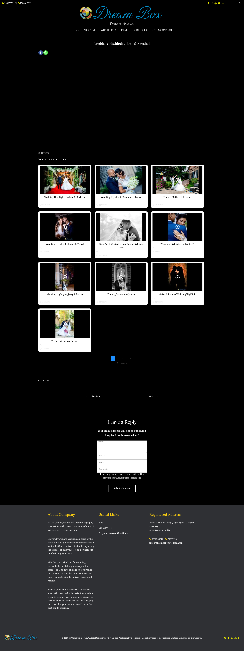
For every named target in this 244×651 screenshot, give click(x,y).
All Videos (47, 201)
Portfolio (140, 30)
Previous (96, 396)
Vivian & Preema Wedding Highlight (177, 294)
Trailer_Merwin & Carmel (64, 341)
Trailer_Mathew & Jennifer (177, 197)
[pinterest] (219, 3)
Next (151, 396)
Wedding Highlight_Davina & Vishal (65, 244)
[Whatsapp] (45, 52)
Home (75, 30)
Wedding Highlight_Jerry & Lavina (65, 294)
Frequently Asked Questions (113, 533)
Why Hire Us (109, 30)
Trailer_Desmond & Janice (121, 294)
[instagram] (209, 3)
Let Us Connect (161, 30)
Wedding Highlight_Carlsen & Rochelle (64, 197)
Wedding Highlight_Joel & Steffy (177, 244)
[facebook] (212, 3)
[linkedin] (223, 3)
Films (124, 30)
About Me (90, 30)
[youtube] (216, 3)
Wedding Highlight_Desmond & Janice (121, 197)
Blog (100, 522)
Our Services (105, 528)
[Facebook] (40, 52)
